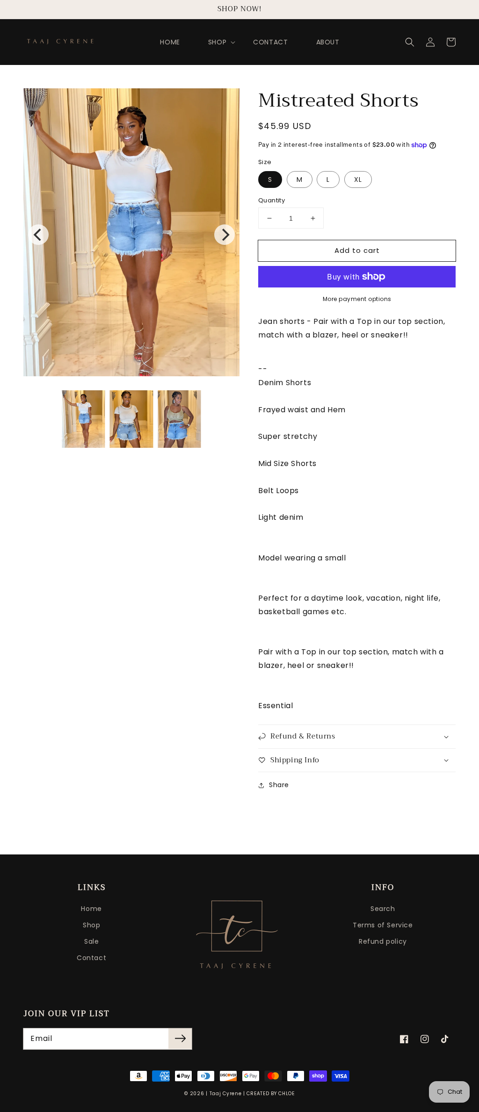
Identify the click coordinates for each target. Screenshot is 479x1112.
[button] (409, 42)
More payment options (357, 299)
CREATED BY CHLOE (270, 1093)
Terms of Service (383, 925)
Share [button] (279, 784)
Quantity (271, 200)
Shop (91, 925)
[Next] (224, 234)
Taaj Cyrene (226, 1093)
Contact (91, 957)
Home (91, 908)
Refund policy (383, 941)
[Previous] (38, 234)
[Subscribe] (180, 1038)
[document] (131, 234)
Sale (91, 941)
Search (382, 908)
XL (358, 179)
